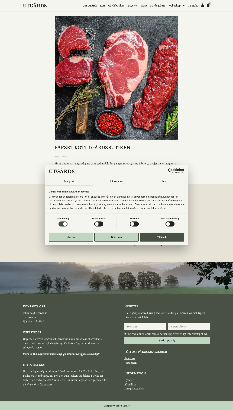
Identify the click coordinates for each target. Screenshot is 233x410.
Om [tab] (164, 181)
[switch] (98, 224)
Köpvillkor (130, 384)
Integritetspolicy (134, 388)
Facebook (129, 358)
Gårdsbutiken (116, 5)
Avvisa (71, 237)
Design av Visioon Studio (117, 405)
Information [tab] (116, 181)
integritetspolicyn (197, 334)
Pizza (144, 5)
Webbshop (174, 5)
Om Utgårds (90, 5)
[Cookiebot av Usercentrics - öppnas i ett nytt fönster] (170, 170)
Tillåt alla (162, 237)
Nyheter (129, 380)
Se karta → (46, 384)
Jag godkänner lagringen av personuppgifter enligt (167, 334)
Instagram (130, 363)
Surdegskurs (157, 5)
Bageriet (133, 5)
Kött (102, 5)
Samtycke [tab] (69, 181)
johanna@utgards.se (35, 313)
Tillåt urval (116, 237)
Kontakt (193, 5)
